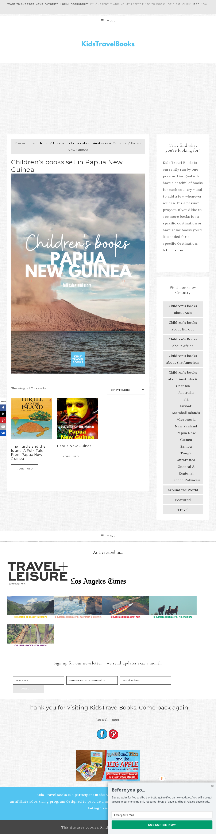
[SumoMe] (3, 433)
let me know (173, 250)
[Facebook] (3, 407)
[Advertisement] (108, 98)
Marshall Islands (186, 413)
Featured (183, 500)
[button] (162, 790)
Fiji (186, 399)
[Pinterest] (3, 420)
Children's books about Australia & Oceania (90, 143)
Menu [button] (111, 20)
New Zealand (186, 426)
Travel (182, 510)
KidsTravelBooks (108, 44)
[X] (3, 414)
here (196, 4)
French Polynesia (186, 480)
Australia (186, 392)
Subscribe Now (162, 824)
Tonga (186, 453)
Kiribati (186, 406)
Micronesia (186, 419)
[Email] (3, 426)
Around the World (183, 490)
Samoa (186, 446)
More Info (24, 468)
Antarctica (186, 460)
